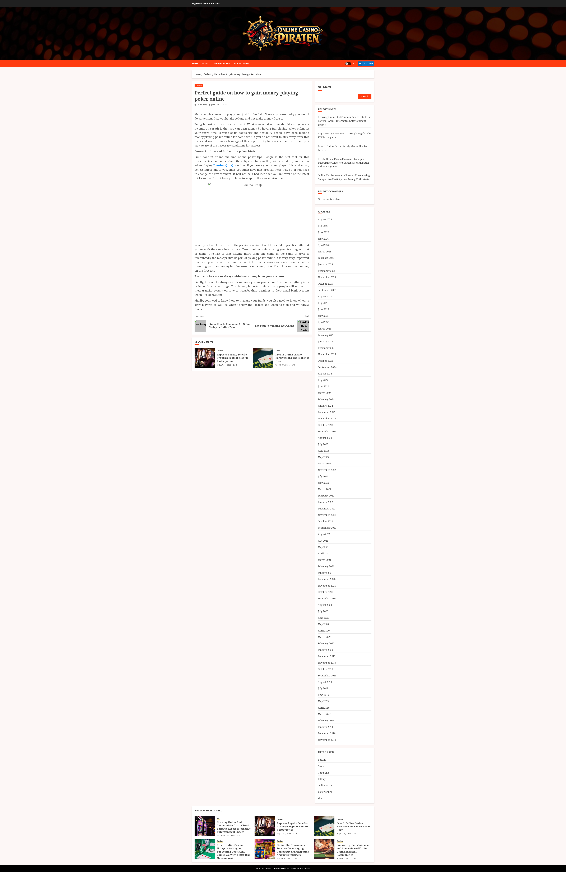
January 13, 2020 (219, 105)
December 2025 (326, 270)
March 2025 (324, 328)
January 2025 (325, 341)
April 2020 (324, 630)
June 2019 (323, 694)
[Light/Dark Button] (348, 63)
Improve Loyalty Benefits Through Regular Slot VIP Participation (233, 358)
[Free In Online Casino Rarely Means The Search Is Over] (263, 358)
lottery (322, 779)
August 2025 (325, 296)
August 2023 (325, 437)
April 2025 (324, 322)
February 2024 (326, 399)
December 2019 (326, 656)
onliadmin (202, 105)
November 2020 (327, 585)
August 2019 (325, 682)
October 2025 (325, 283)
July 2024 (323, 380)
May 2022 (323, 482)
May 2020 (323, 624)
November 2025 (327, 277)
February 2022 (326, 495)
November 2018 (327, 739)
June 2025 (323, 309)
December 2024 (326, 348)
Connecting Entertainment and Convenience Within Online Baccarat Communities (353, 850)
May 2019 (323, 701)
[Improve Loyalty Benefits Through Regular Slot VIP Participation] (205, 358)
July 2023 (323, 444)
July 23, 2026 (225, 365)
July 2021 (323, 540)
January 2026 (325, 264)
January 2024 (325, 405)
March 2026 (324, 251)
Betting (322, 759)
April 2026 (324, 245)
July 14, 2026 (284, 365)
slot (320, 798)
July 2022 (323, 476)
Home (195, 63)
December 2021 (326, 508)
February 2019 (326, 720)
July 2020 (323, 611)
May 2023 (323, 457)
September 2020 (327, 598)
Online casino (221, 63)
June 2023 (323, 450)
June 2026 (323, 232)
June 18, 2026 (285, 859)
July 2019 (323, 688)
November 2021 (327, 515)
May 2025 (323, 315)
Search (325, 87)
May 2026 (323, 238)
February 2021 (326, 566)
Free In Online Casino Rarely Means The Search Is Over (292, 358)
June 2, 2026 (345, 859)
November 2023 (327, 418)
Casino (199, 85)
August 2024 (325, 373)
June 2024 (323, 386)
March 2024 (324, 393)
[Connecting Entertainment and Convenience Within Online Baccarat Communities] (324, 849)
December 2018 (326, 733)
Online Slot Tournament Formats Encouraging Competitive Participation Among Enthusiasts (293, 850)
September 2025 (327, 290)
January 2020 (325, 650)
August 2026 (325, 219)
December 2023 (326, 412)
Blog (205, 63)
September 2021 (327, 527)
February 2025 (326, 335)
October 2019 (325, 669)
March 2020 (324, 637)
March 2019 (324, 714)
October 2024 (325, 360)
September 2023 (327, 431)
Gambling (323, 772)
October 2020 (325, 592)
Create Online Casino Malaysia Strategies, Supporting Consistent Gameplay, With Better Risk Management (343, 162)
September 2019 (327, 675)
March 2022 (324, 489)
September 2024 (327, 367)
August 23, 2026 (227, 836)
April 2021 (324, 553)
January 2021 (325, 572)
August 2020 (325, 605)
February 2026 (326, 258)
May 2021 (323, 547)
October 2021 (325, 521)
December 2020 (326, 579)
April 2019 (324, 707)
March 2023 (324, 463)
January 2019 (325, 727)
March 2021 (324, 559)
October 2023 (325, 425)
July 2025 (323, 303)
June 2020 (323, 617)
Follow (368, 63)
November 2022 (327, 470)
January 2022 (325, 502)
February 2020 (326, 643)
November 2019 (327, 662)
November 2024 (327, 354)
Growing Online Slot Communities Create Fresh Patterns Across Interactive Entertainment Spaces (344, 120)
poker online (242, 63)
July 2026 (323, 226)
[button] (354, 64)
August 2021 (325, 534)
